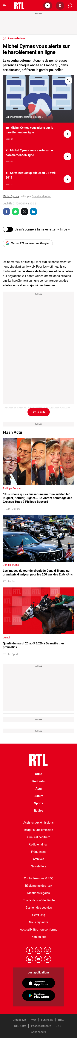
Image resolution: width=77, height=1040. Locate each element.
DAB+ (59, 1026)
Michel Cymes (11, 196)
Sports (38, 803)
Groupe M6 (19, 1019)
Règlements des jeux (38, 885)
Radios (38, 810)
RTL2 (61, 1019)
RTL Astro (20, 1026)
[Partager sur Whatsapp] (15, 211)
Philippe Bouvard (12, 488)
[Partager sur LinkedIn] (33, 211)
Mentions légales (38, 893)
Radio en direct (38, 844)
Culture (38, 796)
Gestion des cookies (38, 907)
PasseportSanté (41, 1026)
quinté (6, 637)
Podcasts (38, 781)
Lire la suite (39, 412)
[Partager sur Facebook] (6, 211)
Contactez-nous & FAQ (38, 878)
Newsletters (38, 866)
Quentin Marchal (41, 196)
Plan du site (38, 937)
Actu (39, 788)
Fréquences (38, 852)
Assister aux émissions (38, 822)
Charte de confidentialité (39, 900)
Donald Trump (11, 564)
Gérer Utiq (38, 915)
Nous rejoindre (38, 922)
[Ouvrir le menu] (4, 5)
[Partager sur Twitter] (24, 211)
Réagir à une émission (38, 830)
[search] (70, 5)
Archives (38, 859)
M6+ (33, 1019)
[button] (47, 5)
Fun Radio (47, 1019)
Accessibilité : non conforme (38, 929)
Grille (38, 774)
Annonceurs (38, 1032)
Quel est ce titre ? (38, 837)
